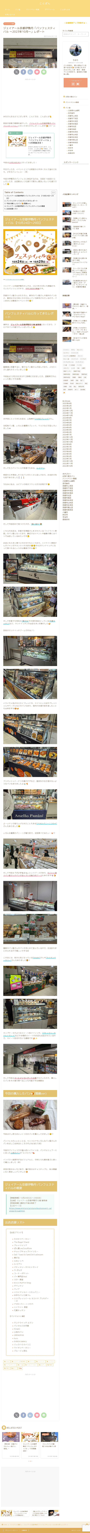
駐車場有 (83, 389)
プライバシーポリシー (11, 1530)
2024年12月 (68, 410)
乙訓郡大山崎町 (74, 110)
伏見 (85, 377)
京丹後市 (71, 113)
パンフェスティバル (10, 1365)
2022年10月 (68, 466)
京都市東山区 (73, 140)
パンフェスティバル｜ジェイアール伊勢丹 (15, 279)
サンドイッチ (74, 353)
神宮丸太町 (81, 386)
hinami (7, 1361)
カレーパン (80, 350)
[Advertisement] (30, 96)
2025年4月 (67, 403)
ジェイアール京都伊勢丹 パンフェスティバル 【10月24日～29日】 (30, 197)
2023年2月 (67, 456)
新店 (86, 383)
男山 (75, 386)
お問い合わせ (10, 14)
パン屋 (17, 9)
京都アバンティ (67, 371)
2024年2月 (67, 432)
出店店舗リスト (12, 209)
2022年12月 (68, 461)
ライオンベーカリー (31, 1365)
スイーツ (31, 1361)
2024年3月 (67, 430)
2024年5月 (67, 425)
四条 (77, 380)
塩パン (82, 380)
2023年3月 (67, 454)
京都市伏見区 (73, 124)
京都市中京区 (73, 121)
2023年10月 (68, 442)
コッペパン (66, 353)
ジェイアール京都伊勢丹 (19, 1361)
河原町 (65, 386)
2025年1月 (67, 408)
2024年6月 (67, 423)
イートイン (66, 350)
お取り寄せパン (71, 97)
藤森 (64, 389)
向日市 (70, 148)
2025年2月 (67, 406)
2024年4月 (67, 427)
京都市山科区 (73, 134)
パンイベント (40, 1361)
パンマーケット (79, 362)
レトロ (73, 368)
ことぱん (45, 3)
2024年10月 (68, 415)
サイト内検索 (68, 31)
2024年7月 (67, 420)
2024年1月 (67, 435)
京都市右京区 (73, 132)
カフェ (73, 350)
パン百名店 (72, 365)
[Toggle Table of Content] (52, 192)
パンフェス (51, 1361)
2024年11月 (68, 413)
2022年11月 (68, 463)
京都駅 (50, 1365)
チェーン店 (66, 359)
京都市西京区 (73, 142)
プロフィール (50, 9)
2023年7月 (67, 447)
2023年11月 (68, 439)
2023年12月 (68, 437)
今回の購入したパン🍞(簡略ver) (18, 203)
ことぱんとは (65, 9)
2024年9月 (67, 418)
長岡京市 (71, 153)
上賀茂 (83, 368)
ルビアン (42, 1365)
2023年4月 (67, 451)
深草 (70, 386)
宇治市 (70, 150)
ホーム (7, 9)
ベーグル (79, 365)
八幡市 (70, 145)
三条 (78, 368)
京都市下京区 (73, 118)
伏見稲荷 (65, 380)
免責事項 (24, 1530)
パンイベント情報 (32, 9)
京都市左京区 (73, 137)
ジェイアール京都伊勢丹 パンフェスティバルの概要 (25, 206)
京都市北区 (72, 126)
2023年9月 (67, 444)
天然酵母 (65, 383)
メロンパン (66, 368)
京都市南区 (72, 129)
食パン (14, 1368)
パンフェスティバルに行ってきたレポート (22, 201)
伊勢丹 (7, 1368)
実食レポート (79, 383)
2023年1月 (67, 459)
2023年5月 (67, 449)
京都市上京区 (73, 116)
